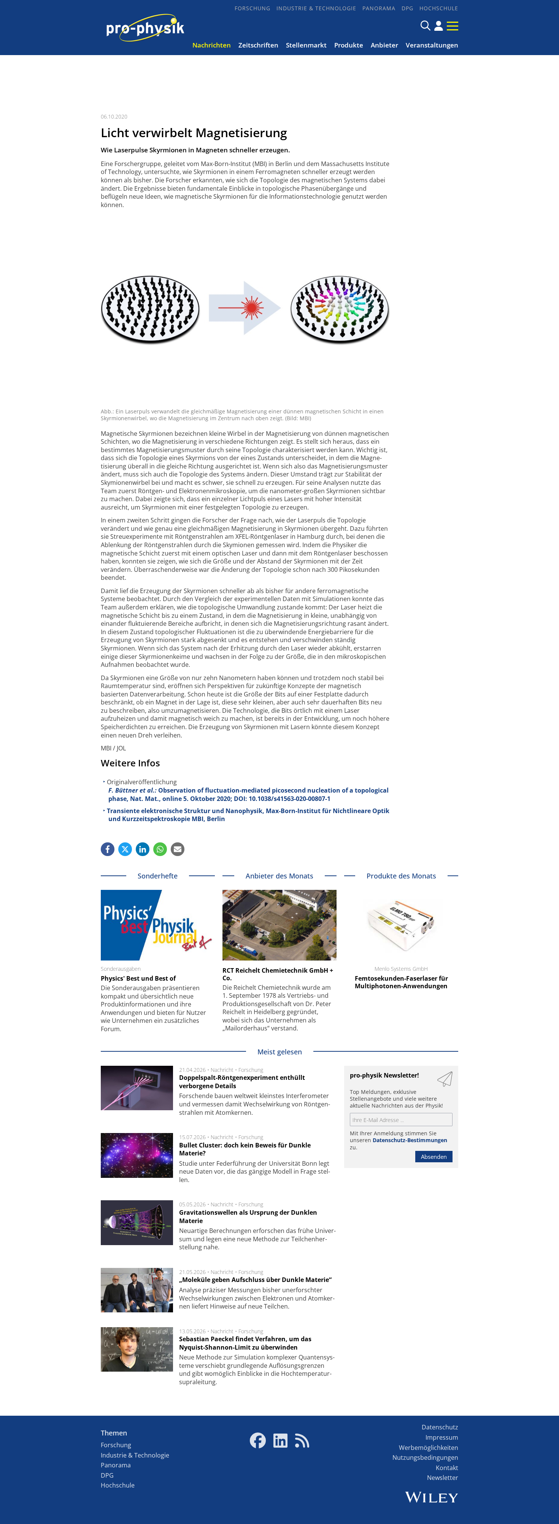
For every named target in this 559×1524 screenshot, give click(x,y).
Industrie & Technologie (316, 8)
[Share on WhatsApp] (160, 849)
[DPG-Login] (438, 26)
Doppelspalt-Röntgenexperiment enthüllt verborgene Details (242, 1081)
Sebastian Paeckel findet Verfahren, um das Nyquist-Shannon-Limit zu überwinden (245, 1343)
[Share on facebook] (107, 849)
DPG (407, 8)
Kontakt (447, 1468)
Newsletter (442, 1477)
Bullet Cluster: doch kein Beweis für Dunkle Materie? (245, 1149)
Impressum (442, 1437)
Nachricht (222, 1069)
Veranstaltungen (432, 45)
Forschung (252, 8)
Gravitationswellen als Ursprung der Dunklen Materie (248, 1216)
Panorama (378, 8)
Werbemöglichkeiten (428, 1447)
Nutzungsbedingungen (425, 1457)
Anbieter (384, 45)
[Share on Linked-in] (142, 849)
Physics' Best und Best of (138, 978)
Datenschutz (440, 1427)
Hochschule (438, 8)
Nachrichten (211, 45)
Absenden (434, 1156)
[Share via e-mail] (177, 849)
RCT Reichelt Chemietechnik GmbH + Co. (277, 974)
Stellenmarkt (306, 45)
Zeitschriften (258, 45)
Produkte (348, 45)
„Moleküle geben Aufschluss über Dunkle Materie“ (255, 1280)
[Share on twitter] (125, 849)
